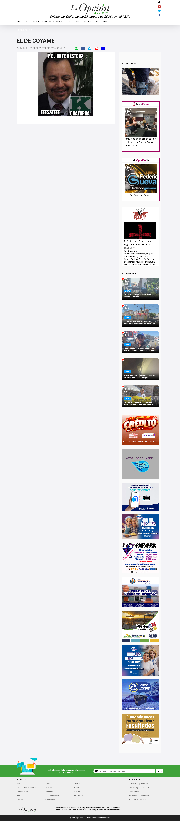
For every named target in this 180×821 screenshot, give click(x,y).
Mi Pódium (79, 796)
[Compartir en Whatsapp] (76, 48)
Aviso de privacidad (137, 800)
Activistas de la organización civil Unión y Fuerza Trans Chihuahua (140, 142)
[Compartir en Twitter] (89, 48)
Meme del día (25, 30)
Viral (18, 796)
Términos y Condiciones (139, 788)
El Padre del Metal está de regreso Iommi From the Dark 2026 (138, 245)
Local (127, 291)
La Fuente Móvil (52, 796)
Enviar (159, 771)
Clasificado (50, 800)
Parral (76, 788)
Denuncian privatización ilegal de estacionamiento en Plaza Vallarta (138, 403)
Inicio (19, 783)
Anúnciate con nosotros (139, 796)
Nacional (49, 792)
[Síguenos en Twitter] (159, 11)
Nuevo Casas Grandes (26, 788)
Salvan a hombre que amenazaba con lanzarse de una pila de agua (140, 376)
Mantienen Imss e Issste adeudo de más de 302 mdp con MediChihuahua (140, 350)
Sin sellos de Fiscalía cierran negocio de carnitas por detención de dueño (140, 323)
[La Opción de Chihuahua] (90, 4)
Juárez (77, 783)
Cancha (77, 792)
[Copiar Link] (103, 48)
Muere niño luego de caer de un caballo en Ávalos (137, 296)
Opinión (20, 800)
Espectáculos (22, 792)
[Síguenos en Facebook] (159, 15)
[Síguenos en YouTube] (159, 7)
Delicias (48, 788)
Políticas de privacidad (138, 783)
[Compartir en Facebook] (83, 48)
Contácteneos (135, 792)
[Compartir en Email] (96, 48)
